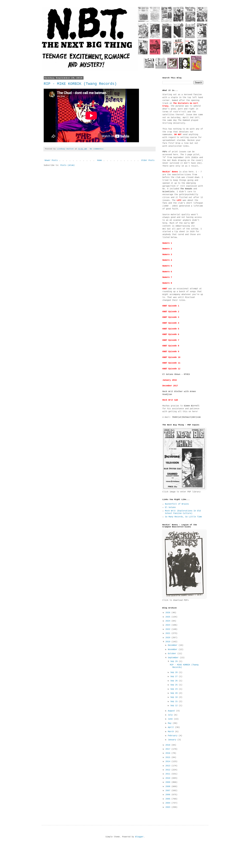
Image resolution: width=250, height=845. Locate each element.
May (170, 723)
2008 (168, 786)
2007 (168, 790)
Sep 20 (174, 693)
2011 (168, 774)
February (173, 736)
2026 (168, 612)
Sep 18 (174, 697)
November (173, 649)
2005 (168, 799)
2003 (168, 807)
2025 (168, 617)
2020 (168, 637)
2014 (168, 761)
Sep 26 (174, 681)
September (174, 658)
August (172, 711)
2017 (168, 749)
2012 (168, 770)
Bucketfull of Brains (177, 504)
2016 (168, 753)
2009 (168, 782)
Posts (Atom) (67, 165)
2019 (168, 642)
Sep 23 (174, 689)
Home (99, 160)
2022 (168, 629)
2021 (168, 633)
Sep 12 (174, 705)
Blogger (139, 837)
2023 (168, 625)
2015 (168, 757)
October (172, 653)
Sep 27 (174, 676)
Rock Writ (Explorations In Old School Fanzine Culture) (183, 512)
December (173, 645)
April (171, 727)
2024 (168, 621)
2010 (168, 778)
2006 (168, 795)
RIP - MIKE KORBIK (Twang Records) (80, 84)
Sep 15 (174, 701)
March (171, 731)
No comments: (97, 149)
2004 (168, 803)
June (171, 719)
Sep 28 (174, 672)
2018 (168, 745)
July (171, 715)
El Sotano (170, 507)
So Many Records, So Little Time (183, 517)
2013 (168, 766)
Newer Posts (51, 160)
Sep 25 (174, 685)
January (172, 740)
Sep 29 (174, 661)
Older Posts (147, 160)
